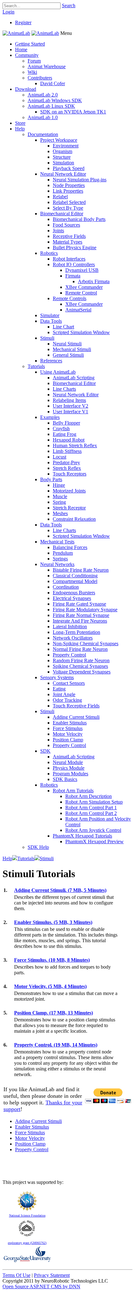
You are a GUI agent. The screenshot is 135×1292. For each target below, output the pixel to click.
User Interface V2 (70, 406)
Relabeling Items (69, 400)
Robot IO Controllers (74, 264)
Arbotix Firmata (94, 281)
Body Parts (51, 479)
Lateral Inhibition (70, 626)
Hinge (59, 485)
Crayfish (61, 428)
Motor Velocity (68, 734)
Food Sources (66, 225)
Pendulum (63, 553)
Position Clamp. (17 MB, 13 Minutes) (53, 1012)
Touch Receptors (69, 473)
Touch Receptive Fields (76, 705)
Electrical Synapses (72, 598)
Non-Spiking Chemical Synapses (85, 643)
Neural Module (68, 762)
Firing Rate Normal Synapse (81, 615)
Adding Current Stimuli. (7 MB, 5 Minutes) (60, 890)
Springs (60, 558)
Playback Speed (68, 168)
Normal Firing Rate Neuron (80, 649)
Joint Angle (64, 694)
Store (20, 123)
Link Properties (68, 191)
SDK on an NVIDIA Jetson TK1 (73, 111)
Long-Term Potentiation (76, 632)
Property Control (69, 654)
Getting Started (30, 44)
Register (23, 22)
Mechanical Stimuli (72, 349)
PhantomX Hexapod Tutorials (82, 835)
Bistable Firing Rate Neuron (81, 570)
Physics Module (68, 768)
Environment (65, 145)
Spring (59, 502)
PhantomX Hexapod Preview (94, 841)
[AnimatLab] (16, 33)
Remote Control (81, 292)
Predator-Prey (66, 462)
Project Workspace (58, 140)
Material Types (67, 242)
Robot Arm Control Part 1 (91, 807)
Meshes (60, 513)
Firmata (72, 275)
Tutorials (36, 366)
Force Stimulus (68, 728)
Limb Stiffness (67, 451)
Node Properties (69, 185)
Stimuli (47, 338)
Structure (62, 157)
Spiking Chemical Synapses (80, 666)
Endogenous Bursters (74, 592)
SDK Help (38, 847)
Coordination (66, 587)
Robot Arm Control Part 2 (91, 813)
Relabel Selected (69, 202)
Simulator (49, 315)
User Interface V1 (70, 411)
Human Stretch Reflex (75, 445)
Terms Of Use (16, 1275)
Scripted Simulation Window (81, 332)
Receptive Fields (69, 236)
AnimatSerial (78, 309)
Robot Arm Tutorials (73, 790)
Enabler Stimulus (70, 722)
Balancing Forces (70, 547)
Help (20, 128)
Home (21, 49)
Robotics (49, 253)
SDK (45, 751)
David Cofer (52, 83)
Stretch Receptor (69, 507)
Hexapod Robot (68, 440)
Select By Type (68, 208)
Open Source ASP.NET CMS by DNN (41, 1286)
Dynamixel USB (82, 270)
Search (68, 5)
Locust (59, 456)
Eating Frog (64, 434)
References (51, 360)
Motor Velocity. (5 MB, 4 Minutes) (50, 986)
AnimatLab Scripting (73, 377)
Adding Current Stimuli (76, 717)
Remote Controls (69, 298)
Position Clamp (68, 739)
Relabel (60, 196)
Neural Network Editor (63, 174)
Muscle (60, 496)
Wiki (32, 72)
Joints (58, 230)
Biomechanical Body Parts (79, 219)
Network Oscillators (73, 638)
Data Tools (51, 321)
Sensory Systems (57, 677)
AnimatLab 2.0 (43, 94)
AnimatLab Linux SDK (51, 106)
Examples (50, 417)
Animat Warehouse (47, 66)
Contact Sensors (69, 683)
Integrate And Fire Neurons (80, 621)
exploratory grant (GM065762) (27, 1243)
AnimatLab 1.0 (43, 117)
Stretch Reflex (67, 468)
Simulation (63, 162)
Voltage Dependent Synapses (82, 671)
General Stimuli (68, 355)
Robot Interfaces (69, 258)
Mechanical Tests (57, 541)
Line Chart (63, 326)
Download (25, 89)
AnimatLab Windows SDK (55, 100)
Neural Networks (57, 564)
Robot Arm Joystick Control (93, 830)
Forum (34, 60)
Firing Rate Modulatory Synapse (85, 609)
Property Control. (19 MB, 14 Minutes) (55, 1044)
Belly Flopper (66, 423)
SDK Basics (65, 779)
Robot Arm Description (88, 796)
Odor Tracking (67, 700)
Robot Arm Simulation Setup (94, 802)
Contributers (40, 77)
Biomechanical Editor (61, 213)
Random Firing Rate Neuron (81, 660)
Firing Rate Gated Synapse (79, 604)
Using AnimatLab (58, 372)
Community (27, 55)
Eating (59, 688)
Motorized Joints (69, 490)
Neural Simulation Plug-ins (79, 179)
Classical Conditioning (75, 575)
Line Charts (64, 389)
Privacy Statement (52, 1275)
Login (8, 11)
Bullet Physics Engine (74, 247)
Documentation (43, 134)
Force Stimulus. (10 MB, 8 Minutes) (52, 960)
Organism (62, 151)
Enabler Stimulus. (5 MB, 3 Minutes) (53, 922)
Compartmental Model (75, 581)
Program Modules (70, 773)
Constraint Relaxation (74, 519)
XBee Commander (84, 287)
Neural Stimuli (67, 343)
